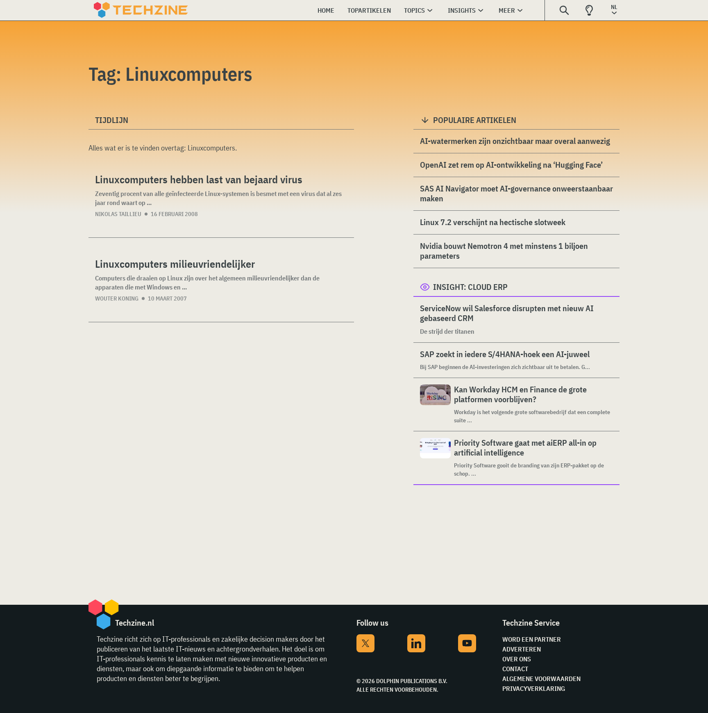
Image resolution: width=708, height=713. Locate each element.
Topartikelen (369, 10)
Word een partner (531, 639)
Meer (507, 10)
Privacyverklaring (533, 688)
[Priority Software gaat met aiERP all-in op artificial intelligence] (435, 458)
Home (326, 10)
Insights (462, 10)
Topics (414, 10)
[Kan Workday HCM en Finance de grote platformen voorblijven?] (435, 404)
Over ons (516, 659)
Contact (515, 669)
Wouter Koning (116, 298)
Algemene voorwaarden (541, 678)
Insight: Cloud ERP (470, 286)
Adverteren (521, 649)
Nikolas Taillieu (118, 214)
